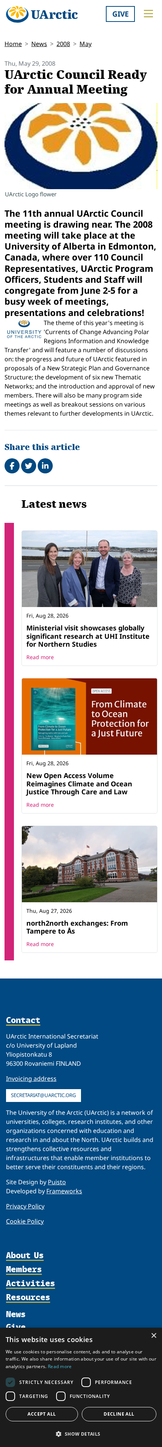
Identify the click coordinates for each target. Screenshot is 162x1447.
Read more (40, 657)
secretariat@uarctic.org (43, 1095)
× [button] (153, 1336)
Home (13, 44)
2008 (63, 44)
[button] (81, 1433)
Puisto (57, 1182)
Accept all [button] (42, 1414)
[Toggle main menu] (148, 13)
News (39, 44)
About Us (25, 1255)
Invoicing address (31, 1078)
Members (24, 1269)
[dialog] (81, 1387)
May (85, 44)
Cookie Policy (25, 1221)
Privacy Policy (25, 1206)
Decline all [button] (119, 1414)
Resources (28, 1297)
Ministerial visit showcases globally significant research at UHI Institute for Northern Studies (88, 636)
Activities (30, 1283)
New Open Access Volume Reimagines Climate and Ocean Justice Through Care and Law (79, 783)
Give (120, 14)
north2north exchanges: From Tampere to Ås (77, 927)
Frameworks (64, 1191)
